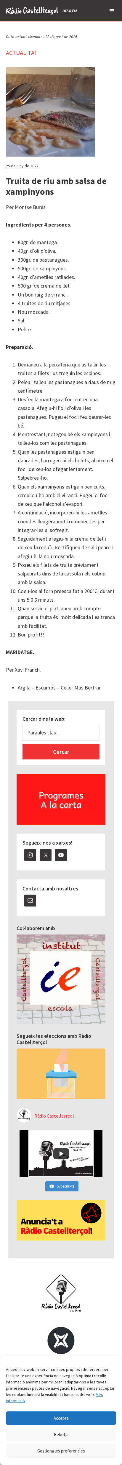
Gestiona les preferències (61, 1451)
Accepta (61, 1418)
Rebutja (61, 1434)
